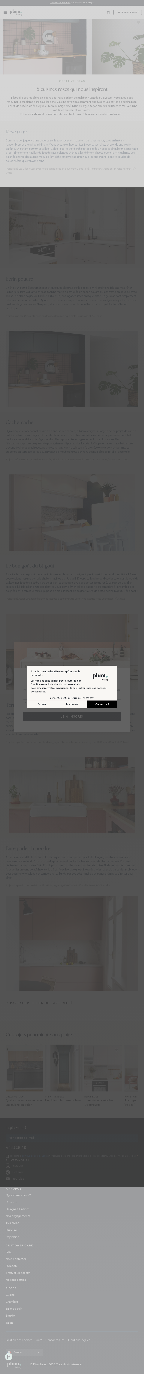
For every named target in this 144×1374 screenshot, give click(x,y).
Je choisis (72, 704)
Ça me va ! (102, 704)
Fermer (42, 704)
